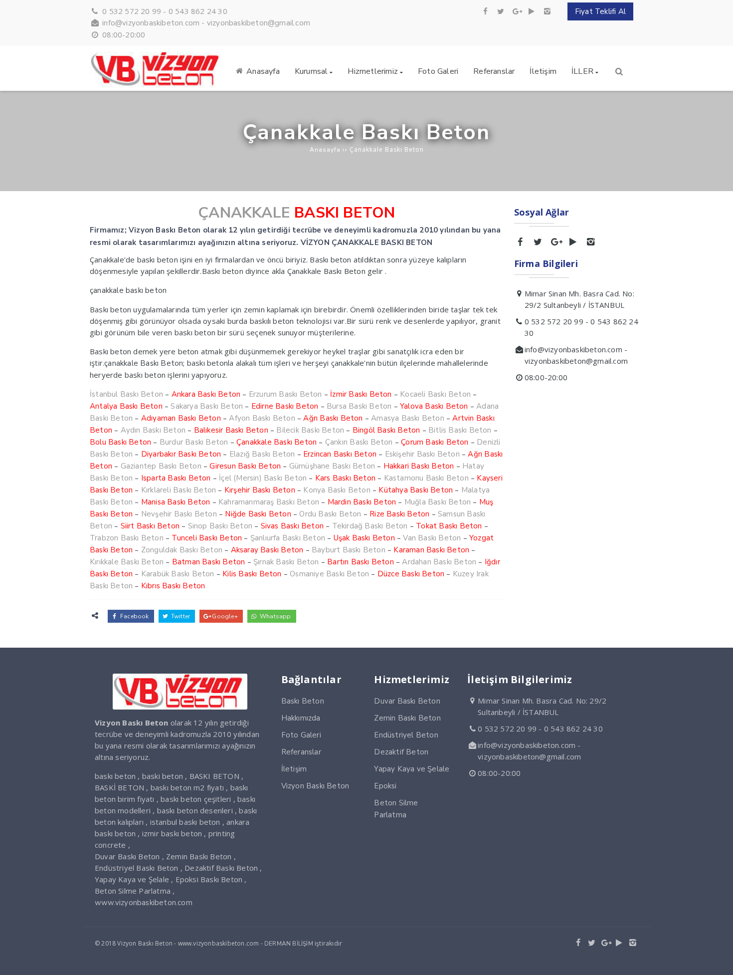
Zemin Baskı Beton (407, 718)
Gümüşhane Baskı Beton (332, 466)
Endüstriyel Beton (406, 735)
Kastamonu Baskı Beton (426, 478)
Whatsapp (274, 616)
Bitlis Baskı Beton (460, 430)
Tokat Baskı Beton (449, 526)
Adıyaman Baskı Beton (181, 418)
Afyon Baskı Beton (262, 418)
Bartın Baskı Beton (360, 562)
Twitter (180, 616)
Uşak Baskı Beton (364, 538)
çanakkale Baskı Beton (143, 363)
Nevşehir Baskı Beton (179, 514)
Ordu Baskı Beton (330, 514)
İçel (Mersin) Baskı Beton (263, 478)
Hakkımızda (301, 718)
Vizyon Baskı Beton (315, 786)
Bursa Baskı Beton (359, 406)
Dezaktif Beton (401, 752)
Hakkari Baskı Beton (418, 466)
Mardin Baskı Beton (362, 502)
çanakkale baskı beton (128, 290)
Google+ (224, 616)
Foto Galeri (301, 735)
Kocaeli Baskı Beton (435, 394)
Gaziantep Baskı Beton (161, 466)
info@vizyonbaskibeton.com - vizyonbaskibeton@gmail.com (206, 23)
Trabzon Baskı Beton (127, 538)
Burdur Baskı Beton (194, 442)
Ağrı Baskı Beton (333, 418)
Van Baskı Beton (432, 538)
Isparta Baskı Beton (176, 478)
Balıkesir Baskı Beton (231, 430)
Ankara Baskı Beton (206, 394)
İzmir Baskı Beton (360, 394)
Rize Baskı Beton (399, 514)
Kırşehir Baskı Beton (259, 490)
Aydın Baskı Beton (153, 430)
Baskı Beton (302, 701)
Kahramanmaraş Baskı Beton (268, 502)
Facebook (134, 616)
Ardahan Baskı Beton (439, 562)
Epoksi (385, 786)
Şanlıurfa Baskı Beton (287, 538)
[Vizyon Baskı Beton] (157, 85)
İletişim (294, 769)
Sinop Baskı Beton (220, 526)
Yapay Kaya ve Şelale (411, 769)
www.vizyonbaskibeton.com (143, 903)
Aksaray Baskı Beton (267, 550)
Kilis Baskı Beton (251, 574)
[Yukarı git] (718, 960)
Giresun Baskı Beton (245, 466)
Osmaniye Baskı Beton (329, 574)
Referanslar (301, 752)
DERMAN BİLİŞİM (288, 944)
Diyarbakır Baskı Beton (181, 454)
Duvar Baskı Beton (407, 701)
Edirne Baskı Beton (285, 406)
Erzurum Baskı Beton (285, 394)
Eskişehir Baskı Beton (422, 454)
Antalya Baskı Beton (126, 406)
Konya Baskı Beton (336, 490)
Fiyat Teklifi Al (600, 11)
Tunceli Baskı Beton (207, 538)
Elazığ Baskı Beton (262, 454)
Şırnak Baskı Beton (286, 562)
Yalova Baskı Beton (434, 406)
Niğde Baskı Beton (258, 514)
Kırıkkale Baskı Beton (127, 562)
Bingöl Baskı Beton (386, 430)
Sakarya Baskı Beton (207, 406)
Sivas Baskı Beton (292, 526)
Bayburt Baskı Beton (348, 550)
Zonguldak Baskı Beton (181, 550)
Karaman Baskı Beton (431, 550)
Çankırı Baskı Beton (359, 442)
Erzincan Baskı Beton (339, 454)
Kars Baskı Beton (345, 478)
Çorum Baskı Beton (434, 442)
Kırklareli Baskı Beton (178, 490)
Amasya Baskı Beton (407, 418)
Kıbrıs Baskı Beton (173, 586)
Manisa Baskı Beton (175, 502)
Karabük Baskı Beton (177, 574)
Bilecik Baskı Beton (310, 430)
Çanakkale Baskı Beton (276, 442)
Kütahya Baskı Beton (415, 490)
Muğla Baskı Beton (437, 502)
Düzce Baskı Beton (410, 574)
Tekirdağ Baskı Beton (370, 526)
